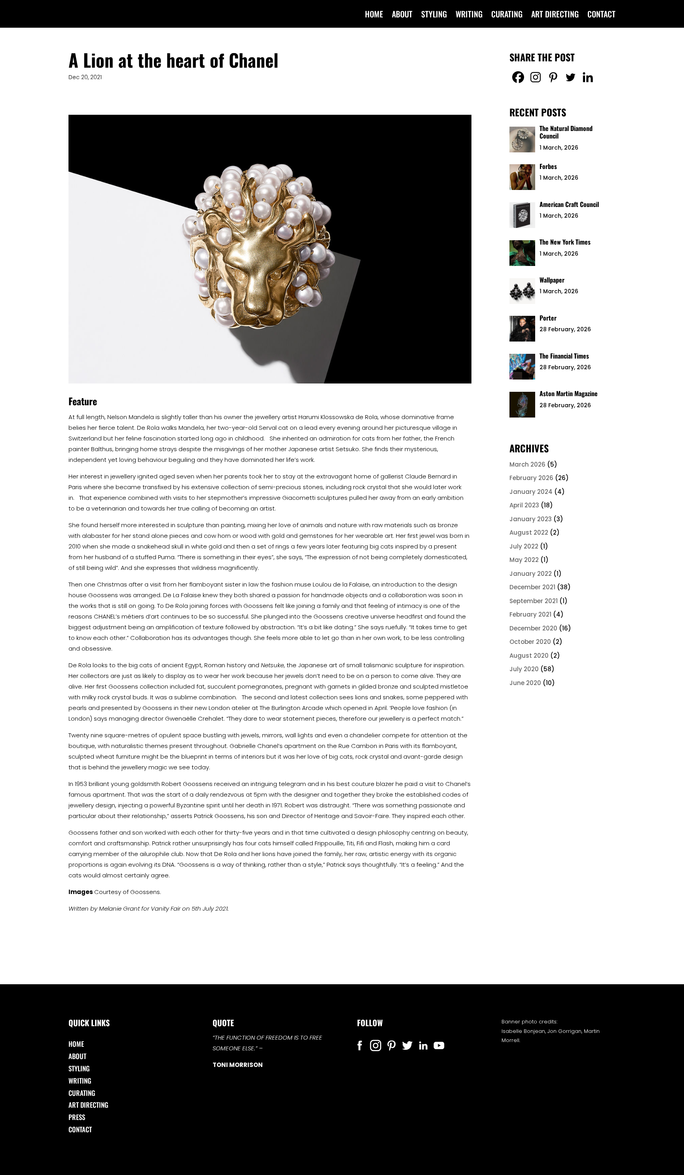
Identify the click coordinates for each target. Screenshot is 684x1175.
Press (76, 1117)
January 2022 (530, 573)
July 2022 (523, 546)
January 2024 (531, 492)
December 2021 (532, 587)
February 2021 (530, 614)
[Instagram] (535, 77)
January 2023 (530, 519)
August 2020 (529, 655)
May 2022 (524, 560)
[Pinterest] (553, 77)
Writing (469, 15)
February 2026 (531, 478)
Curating (506, 15)
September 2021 (533, 601)
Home (374, 15)
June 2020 (525, 683)
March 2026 (527, 464)
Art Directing (555, 15)
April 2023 (524, 505)
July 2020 (524, 669)
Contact (601, 15)
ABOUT (402, 15)
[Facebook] (518, 77)
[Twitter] (570, 77)
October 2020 (530, 642)
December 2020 (533, 628)
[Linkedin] (588, 77)
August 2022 (528, 532)
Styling (434, 15)
